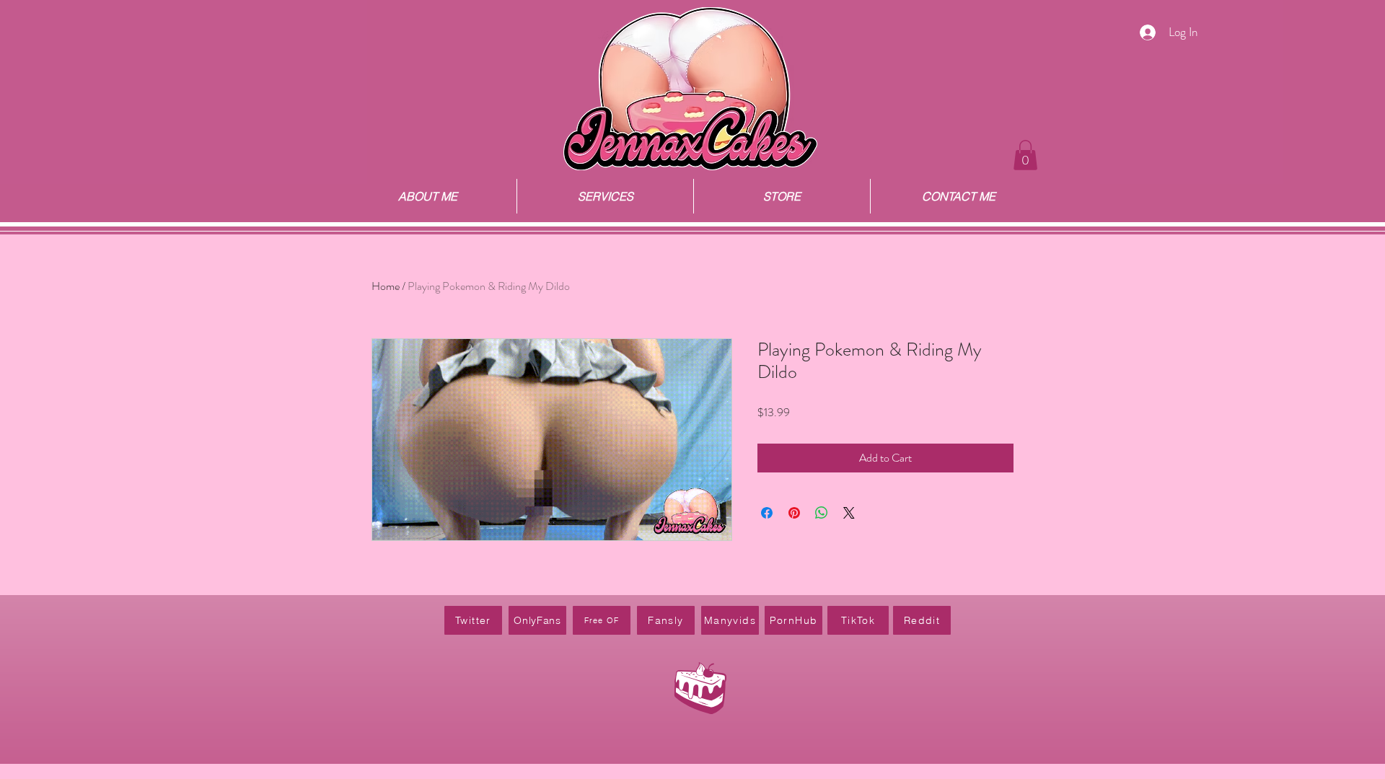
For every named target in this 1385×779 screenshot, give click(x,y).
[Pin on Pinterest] (794, 512)
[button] (1025, 155)
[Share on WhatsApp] (821, 512)
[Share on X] (849, 512)
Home (385, 286)
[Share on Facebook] (766, 512)
